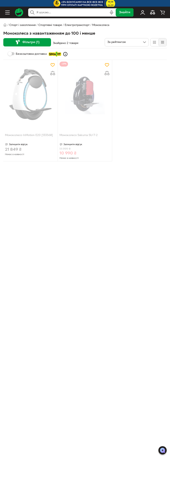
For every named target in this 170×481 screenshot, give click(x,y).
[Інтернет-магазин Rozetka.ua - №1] (19, 12)
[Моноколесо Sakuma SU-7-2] (85, 95)
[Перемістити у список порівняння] (52, 73)
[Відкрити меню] (7, 12)
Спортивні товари (50, 25)
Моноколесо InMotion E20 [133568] (29, 135)
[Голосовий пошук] (111, 12)
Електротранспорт (77, 25)
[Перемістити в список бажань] (52, 65)
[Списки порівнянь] (152, 12)
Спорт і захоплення (22, 25)
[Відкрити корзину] (162, 12)
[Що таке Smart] (65, 54)
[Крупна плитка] (154, 42)
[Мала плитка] (162, 42)
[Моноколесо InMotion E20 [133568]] (30, 95)
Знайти (124, 12)
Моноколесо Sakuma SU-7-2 (79, 135)
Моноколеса (100, 25)
